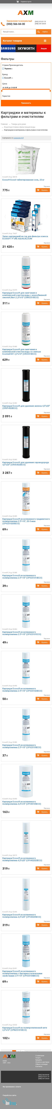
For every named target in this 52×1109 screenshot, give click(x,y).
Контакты (38, 1066)
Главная (4, 124)
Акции (44, 49)
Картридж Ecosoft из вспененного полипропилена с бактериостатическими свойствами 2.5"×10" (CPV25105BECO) (22, 973)
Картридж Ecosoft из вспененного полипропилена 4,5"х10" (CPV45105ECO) (21, 802)
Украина (8, 68)
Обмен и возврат (41, 1064)
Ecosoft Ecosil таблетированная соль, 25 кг (23, 180)
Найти (45, 32)
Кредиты (38, 1060)
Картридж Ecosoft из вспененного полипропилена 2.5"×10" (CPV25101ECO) (21, 633)
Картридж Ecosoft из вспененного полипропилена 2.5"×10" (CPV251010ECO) (22, 576)
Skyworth (26, 48)
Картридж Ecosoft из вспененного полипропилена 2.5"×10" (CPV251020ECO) (22, 689)
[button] (5, 216)
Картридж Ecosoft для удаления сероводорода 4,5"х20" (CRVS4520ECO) (25, 463)
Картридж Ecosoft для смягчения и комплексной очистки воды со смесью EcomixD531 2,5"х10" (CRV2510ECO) (21, 351)
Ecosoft (8, 78)
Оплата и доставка (42, 1062)
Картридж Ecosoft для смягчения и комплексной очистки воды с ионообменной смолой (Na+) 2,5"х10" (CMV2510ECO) (24, 295)
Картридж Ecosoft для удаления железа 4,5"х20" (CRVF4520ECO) (26, 407)
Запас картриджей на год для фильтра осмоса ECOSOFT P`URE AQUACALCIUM (25, 237)
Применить (26, 103)
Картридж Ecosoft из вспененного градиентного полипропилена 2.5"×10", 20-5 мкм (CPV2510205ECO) (26, 521)
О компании (39, 1056)
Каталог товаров (12, 40)
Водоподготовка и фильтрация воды (19, 127)
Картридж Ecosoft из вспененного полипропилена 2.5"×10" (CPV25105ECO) (21, 746)
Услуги (38, 1058)
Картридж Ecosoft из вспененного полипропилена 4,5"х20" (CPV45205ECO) (21, 915)
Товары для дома (18, 124)
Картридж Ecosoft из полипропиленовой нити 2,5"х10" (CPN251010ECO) (24, 1029)
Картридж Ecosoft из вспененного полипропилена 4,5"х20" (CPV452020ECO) (22, 859)
